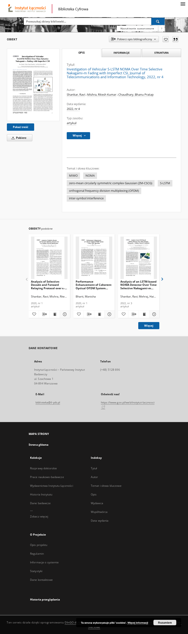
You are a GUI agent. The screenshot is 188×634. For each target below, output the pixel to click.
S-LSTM (165, 183)
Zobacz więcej (39, 516)
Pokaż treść (20, 127)
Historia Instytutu (41, 494)
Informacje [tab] (121, 52)
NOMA (90, 176)
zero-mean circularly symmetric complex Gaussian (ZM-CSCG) (110, 183)
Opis (94, 494)
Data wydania (99, 521)
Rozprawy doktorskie (43, 468)
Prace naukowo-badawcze (47, 477)
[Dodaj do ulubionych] (166, 39)
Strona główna (39, 445)
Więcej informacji (137, 622)
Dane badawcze (40, 503)
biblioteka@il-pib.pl (48, 402)
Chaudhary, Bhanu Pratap (136, 95)
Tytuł (94, 468)
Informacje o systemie (44, 562)
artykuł (71, 123)
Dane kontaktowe (41, 580)
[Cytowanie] (175, 39)
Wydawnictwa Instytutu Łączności (51, 486)
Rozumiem (165, 622)
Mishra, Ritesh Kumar (101, 95)
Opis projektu (38, 545)
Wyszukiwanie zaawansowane (137, 28)
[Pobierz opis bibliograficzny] (44, 314)
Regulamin (37, 554)
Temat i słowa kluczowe (106, 486)
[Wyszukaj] (158, 21)
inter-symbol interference (86, 198)
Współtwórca (99, 512)
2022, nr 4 (73, 109)
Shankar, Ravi (76, 95)
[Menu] (183, 3)
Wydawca (97, 503)
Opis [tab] (81, 52)
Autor (94, 477)
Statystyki (36, 571)
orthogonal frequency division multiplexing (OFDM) (104, 191)
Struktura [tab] (161, 52)
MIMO (73, 176)
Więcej (148, 326)
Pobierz (20, 138)
